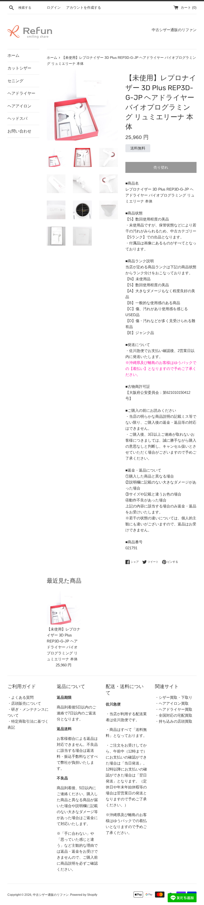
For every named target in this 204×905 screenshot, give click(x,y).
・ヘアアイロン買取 (172, 703)
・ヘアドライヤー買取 (173, 709)
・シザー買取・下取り (173, 697)
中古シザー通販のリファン (51, 895)
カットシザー (19, 68)
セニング (15, 81)
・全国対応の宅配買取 (173, 715)
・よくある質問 (20, 697)
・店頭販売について (24, 703)
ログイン (54, 7)
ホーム (13, 55)
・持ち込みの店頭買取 (173, 721)
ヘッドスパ (17, 118)
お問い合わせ (19, 131)
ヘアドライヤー (21, 93)
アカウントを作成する (83, 7)
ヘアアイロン (19, 106)
